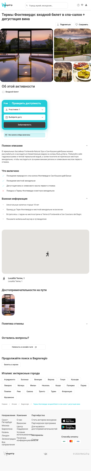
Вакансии (21, 423)
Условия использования (24, 433)
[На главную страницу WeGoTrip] (8, 5)
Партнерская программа (44, 423)
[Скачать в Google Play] (68, 427)
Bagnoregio (25, 404)
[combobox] (47, 5)
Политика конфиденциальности (27, 439)
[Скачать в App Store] (68, 421)
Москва (5, 425)
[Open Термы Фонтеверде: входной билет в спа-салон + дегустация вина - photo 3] (63, 72)
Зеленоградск (9, 439)
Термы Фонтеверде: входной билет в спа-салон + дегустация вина (56, 404)
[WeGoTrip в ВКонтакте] (45, 454)
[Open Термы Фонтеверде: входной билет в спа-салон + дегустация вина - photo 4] (82, 72)
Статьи (35, 439)
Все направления (8, 443)
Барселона (7, 429)
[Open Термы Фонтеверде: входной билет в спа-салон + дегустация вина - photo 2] (72, 45)
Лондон (5, 435)
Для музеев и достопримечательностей (44, 427)
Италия (14, 404)
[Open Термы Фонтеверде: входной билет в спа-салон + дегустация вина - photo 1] (26, 55)
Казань (5, 432)
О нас (19, 420)
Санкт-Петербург (7, 421)
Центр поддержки (22, 427)
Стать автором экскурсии (44, 420)
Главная (4, 404)
